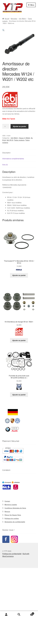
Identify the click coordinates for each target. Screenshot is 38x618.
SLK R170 (10, 140)
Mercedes (14, 19)
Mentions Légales (11, 505)
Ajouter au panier (19, 126)
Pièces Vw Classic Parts (13, 515)
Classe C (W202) (24, 138)
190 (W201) (22, 19)
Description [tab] (6, 152)
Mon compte (6, 614)
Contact (7, 501)
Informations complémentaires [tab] (13, 158)
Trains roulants (19, 140)
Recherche (19, 614)
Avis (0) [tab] (5, 164)
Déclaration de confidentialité (15, 522)
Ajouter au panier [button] (19, 275)
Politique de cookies (12, 518)
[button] (3, 30)
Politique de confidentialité (11, 554)
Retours (7, 511)
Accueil (7, 19)
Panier (29, 612)
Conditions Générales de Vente (15, 508)
